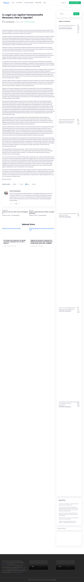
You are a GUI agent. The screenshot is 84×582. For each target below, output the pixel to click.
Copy (34, 184)
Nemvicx (54, 579)
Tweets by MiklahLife (61, 528)
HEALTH (4, 562)
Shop (45, 2)
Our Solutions (19, 2)
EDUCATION (5, 564)
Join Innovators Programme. (16, 572)
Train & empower (21, 569)
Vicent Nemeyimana (15, 191)
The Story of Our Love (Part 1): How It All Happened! (15, 212)
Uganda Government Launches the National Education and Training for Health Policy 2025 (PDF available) (42, 241)
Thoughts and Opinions (29, 21)
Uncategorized (15, 215)
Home (13, 2)
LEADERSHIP (12, 565)
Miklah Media (38, 2)
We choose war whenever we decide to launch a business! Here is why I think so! (14, 241)
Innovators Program (28, 2)
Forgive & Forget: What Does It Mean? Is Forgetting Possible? (41, 212)
